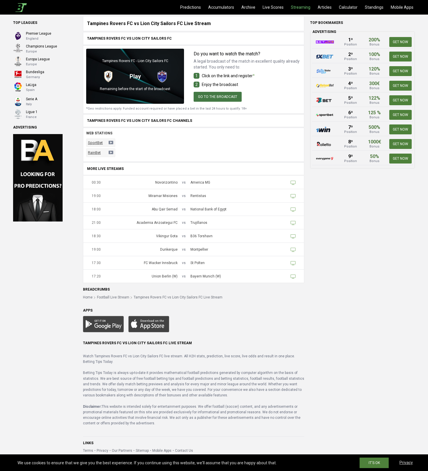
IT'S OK (374, 463)
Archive (248, 7)
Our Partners (122, 451)
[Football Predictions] (20, 7)
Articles (325, 7)
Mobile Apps (402, 7)
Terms (88, 451)
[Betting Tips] (103, 324)
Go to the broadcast (217, 97)
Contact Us (184, 451)
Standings (374, 7)
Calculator (348, 7)
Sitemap (142, 451)
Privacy (102, 451)
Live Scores (273, 7)
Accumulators (221, 7)
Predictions (190, 7)
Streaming (300, 7)
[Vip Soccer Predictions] (38, 177)
